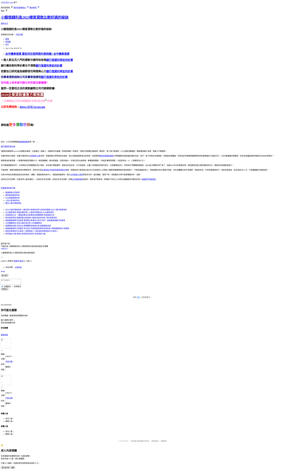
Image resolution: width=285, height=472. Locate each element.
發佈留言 (5, 289)
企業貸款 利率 (47, 170)
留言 (21, 261)
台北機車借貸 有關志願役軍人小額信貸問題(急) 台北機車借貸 (29, 212)
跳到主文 (4, 23)
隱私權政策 (155, 441)
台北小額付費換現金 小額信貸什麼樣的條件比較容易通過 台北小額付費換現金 (36, 210)
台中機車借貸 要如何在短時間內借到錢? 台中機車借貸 (37, 53)
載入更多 (5, 275)
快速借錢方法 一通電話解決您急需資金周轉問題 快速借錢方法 (29, 215)
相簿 (7, 39)
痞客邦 (16, 261)
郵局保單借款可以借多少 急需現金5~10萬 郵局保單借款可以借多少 (31, 231)
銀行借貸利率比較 (8, 146)
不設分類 (19, 34)
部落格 (8, 42)
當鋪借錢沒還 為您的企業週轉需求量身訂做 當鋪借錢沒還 (28, 226)
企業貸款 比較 (35, 156)
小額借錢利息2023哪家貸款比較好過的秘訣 (35, 17)
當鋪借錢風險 (24, 142)
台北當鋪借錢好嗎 (12, 198)
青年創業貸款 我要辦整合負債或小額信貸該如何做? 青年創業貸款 (31, 218)
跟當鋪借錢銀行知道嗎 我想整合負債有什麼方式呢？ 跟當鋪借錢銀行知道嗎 (35, 220)
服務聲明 (164, 441)
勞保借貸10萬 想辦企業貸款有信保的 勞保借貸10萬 (25, 234)
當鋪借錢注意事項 (12, 192)
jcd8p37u (4, 248)
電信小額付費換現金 (13, 203)
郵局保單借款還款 (106, 156)
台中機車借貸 (77, 179)
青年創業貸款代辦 (60, 170)
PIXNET (125, 441)
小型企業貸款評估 (12, 200)
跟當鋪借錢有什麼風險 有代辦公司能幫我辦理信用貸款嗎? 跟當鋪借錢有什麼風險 (37, 228)
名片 (7, 44)
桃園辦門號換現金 (149, 179)
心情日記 (18, 267)
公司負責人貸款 (76, 175)
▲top (3, 271)
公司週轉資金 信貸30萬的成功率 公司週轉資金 (23, 223)
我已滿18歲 (5, 467)
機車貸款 (4, 335)
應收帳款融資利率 (12, 195)
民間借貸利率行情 (8, 188)
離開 (12, 467)
